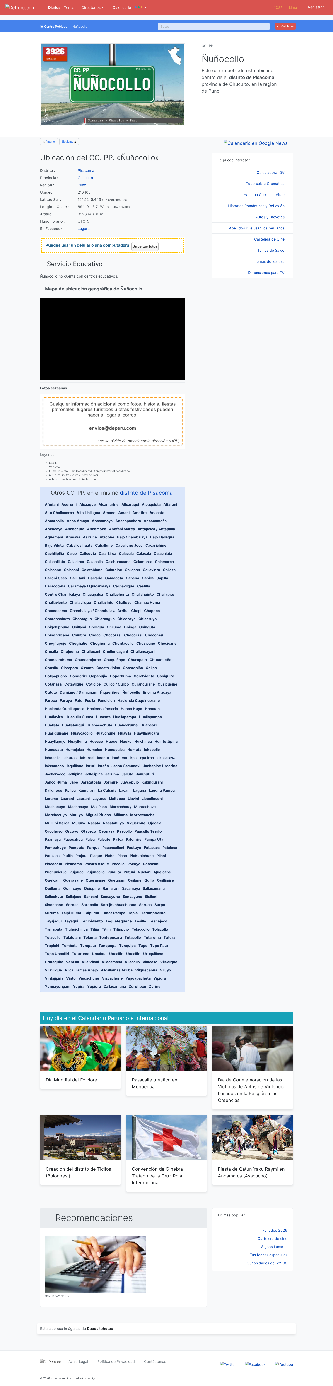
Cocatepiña (133, 668)
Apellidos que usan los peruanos (257, 228)
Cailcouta (88, 553)
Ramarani (111, 888)
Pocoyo (133, 864)
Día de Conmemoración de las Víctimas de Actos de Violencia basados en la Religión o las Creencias (251, 1090)
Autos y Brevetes (270, 217)
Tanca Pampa (113, 913)
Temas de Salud (271, 250)
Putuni (129, 872)
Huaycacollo (82, 733)
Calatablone (92, 570)
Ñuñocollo (131, 692)
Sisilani (151, 896)
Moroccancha (142, 815)
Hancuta (152, 708)
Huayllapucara (146, 733)
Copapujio (98, 676)
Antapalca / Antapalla (156, 529)
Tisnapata (53, 929)
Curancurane (143, 684)
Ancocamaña (155, 521)
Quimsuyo (72, 888)
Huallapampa (124, 717)
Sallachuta (54, 896)
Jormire (111, 782)
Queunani (116, 880)
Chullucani (91, 651)
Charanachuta (57, 619)
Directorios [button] (91, 7)
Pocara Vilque (96, 864)
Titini (106, 929)
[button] (140, 7)
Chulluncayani (115, 651)
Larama (51, 798)
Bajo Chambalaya (132, 537)
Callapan (132, 570)
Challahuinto (143, 594)
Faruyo (66, 700)
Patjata (81, 855)
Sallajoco (73, 896)
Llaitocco (117, 798)
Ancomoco (96, 529)
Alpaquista (151, 504)
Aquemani (54, 537)
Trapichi (52, 945)
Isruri (90, 766)
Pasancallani (113, 847)
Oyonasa (106, 831)
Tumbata (69, 945)
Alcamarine (109, 504)
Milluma (121, 815)
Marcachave (145, 806)
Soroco (72, 904)
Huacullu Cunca (79, 717)
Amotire (139, 512)
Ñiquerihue (110, 692)
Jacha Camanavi (125, 766)
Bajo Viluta (54, 545)
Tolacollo (160, 929)
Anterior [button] (50, 141)
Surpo (159, 904)
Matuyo (76, 815)
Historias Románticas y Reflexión (257, 206)
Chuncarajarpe (88, 659)
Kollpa (70, 790)
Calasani (71, 570)
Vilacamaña (112, 962)
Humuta (134, 749)
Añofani (52, 504)
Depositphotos (100, 1328)
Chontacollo (123, 643)
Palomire (134, 839)
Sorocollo (89, 904)
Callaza (169, 570)
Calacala (126, 553)
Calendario (121, 7)
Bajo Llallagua (162, 537)
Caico (72, 553)
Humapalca (115, 749)
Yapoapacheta (138, 978)
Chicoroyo (126, 619)
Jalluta (127, 774)
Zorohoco (137, 986)
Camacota (114, 578)
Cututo (51, 692)
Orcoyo (71, 831)
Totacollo (133, 937)
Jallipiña (75, 774)
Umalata (99, 953)
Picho (110, 855)
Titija (94, 929)
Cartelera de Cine (270, 239)
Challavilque (80, 602)
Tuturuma (80, 953)
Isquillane (75, 766)
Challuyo (124, 602)
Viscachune (88, 978)
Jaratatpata (91, 782)
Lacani (124, 790)
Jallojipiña (94, 774)
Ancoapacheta (128, 521)
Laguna (139, 790)
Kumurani (86, 790)
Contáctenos (155, 1361)
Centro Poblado (55, 26)
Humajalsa (74, 749)
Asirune (90, 537)
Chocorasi (112, 635)
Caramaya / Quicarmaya (89, 586)
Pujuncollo (95, 872)
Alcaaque (87, 504)
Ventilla (72, 962)
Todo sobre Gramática (266, 183)
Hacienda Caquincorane (139, 700)
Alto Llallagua (88, 512)
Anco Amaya (78, 521)
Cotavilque (73, 684)
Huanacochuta (99, 725)
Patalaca (169, 847)
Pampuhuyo (55, 847)
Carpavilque (123, 586)
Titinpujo (121, 929)
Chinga (130, 627)
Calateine (113, 570)
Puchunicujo (56, 872)
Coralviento (144, 676)
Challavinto (103, 602)
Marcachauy (120, 806)
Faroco (51, 700)
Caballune (104, 545)
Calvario (95, 578)
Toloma (90, 937)
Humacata (54, 749)
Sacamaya (131, 888)
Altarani (170, 504)
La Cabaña (107, 790)
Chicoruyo (147, 619)
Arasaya (73, 537)
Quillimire (165, 880)
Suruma (52, 913)
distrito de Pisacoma (146, 492)
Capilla (148, 578)
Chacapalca (93, 594)
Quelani (144, 872)
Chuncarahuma (58, 659)
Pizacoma (73, 864)
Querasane (73, 880)
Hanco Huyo (131, 708)
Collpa (151, 668)
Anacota (157, 512)
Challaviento (56, 602)
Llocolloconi (152, 798)
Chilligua (96, 627)
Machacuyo (55, 806)
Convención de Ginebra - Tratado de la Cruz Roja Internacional (159, 1175)
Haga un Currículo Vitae (265, 194)
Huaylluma (77, 741)
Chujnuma (70, 651)
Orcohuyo (54, 831)
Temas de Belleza (270, 261)
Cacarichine (155, 545)
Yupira (78, 986)
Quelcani (52, 880)
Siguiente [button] (67, 141)
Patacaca (152, 847)
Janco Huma (56, 782)
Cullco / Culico (116, 684)
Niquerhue (136, 823)
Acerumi (69, 504)
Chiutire (79, 635)
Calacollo (95, 561)
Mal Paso (99, 806)
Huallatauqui (73, 725)
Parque (93, 847)
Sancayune (110, 896)
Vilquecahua (146, 970)
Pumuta (114, 872)
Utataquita (54, 962)
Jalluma (112, 774)
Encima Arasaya (157, 692)
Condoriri (78, 676)
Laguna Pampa (162, 790)
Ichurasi (70, 757)
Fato (78, 700)
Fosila (90, 700)
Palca (90, 839)
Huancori (148, 725)
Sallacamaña (154, 888)
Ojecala (154, 823)
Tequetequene (119, 921)
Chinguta (147, 627)
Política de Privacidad (116, 1361)
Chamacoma (56, 610)
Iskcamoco (54, 766)
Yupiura (94, 986)
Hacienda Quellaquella (64, 708)
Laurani (67, 798)
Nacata (94, 823)
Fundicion (106, 700)
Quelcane (162, 872)
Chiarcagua (104, 619)
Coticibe (93, 684)
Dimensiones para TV (267, 272)
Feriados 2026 (275, 1230)
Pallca (118, 839)
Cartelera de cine (272, 1238)
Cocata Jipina (108, 668)
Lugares (84, 228)
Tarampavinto (153, 913)
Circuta (87, 668)
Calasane (53, 570)
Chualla (51, 651)
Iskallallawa (166, 757)
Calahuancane (118, 561)
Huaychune (105, 733)
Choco (95, 635)
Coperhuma (120, 676)
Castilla (143, 586)
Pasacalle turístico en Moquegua (154, 1083)
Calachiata (163, 553)
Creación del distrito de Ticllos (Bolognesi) (78, 1172)
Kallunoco (53, 790)
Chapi (136, 610)
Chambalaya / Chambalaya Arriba (99, 610)
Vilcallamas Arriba (117, 970)
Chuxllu (51, 668)
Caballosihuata (79, 545)
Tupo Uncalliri (57, 953)
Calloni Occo (56, 578)
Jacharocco (55, 774)
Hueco (111, 741)
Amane (109, 512)
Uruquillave (153, 953)
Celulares (287, 26)
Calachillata (55, 561)
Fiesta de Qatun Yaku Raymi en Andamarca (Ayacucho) (251, 1172)
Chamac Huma (147, 602)
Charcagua (82, 619)
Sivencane (54, 904)
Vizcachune (112, 978)
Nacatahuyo (113, 823)
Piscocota (53, 864)
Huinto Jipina (166, 741)
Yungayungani (57, 986)
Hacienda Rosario (102, 708)
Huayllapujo (55, 741)
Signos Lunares (274, 1246)
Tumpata (88, 945)
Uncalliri (116, 953)
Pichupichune (142, 855)
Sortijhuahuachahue (118, 904)
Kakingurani (152, 782)
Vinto (71, 978)
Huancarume (126, 725)
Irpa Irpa (146, 757)
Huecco (96, 741)
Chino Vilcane (57, 635)
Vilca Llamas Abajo (81, 970)
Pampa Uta (153, 839)
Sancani (91, 896)
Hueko (126, 741)
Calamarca (142, 561)
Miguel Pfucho (98, 815)
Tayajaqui (53, 921)
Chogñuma (100, 643)
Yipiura (159, 978)
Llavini (133, 798)
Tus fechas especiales (268, 1255)
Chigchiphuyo (57, 627)
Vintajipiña (54, 978)
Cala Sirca (107, 553)
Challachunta (117, 594)
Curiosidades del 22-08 (267, 1263)
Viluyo (165, 970)
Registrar (315, 7)
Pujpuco (76, 872)
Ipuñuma (119, 757)
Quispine (92, 888)
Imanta (103, 757)
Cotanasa (53, 684)
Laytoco (99, 798)
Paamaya (53, 839)
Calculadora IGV (271, 172)
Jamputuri (145, 774)
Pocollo (118, 864)
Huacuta (103, 717)
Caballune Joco (129, 545)
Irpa (133, 757)
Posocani (151, 864)
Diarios (53, 7)
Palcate (103, 839)
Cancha (132, 578)
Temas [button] (69, 7)
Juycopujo (130, 782)
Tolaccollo (141, 929)
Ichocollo (152, 749)
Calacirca (76, 561)
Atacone (107, 537)
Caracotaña (55, 586)
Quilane (135, 880)
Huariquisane (56, 733)
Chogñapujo (55, 643)
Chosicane (145, 643)
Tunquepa (107, 945)
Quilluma (52, 888)
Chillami (79, 627)
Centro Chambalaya (62, 594)
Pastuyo (134, 847)
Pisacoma (86, 170)
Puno (82, 185)
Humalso (94, 749)
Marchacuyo (56, 815)
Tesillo (140, 921)
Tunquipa (127, 945)
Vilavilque (168, 962)
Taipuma (91, 913)
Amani (124, 512)
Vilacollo (132, 962)
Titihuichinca (76, 929)
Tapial (133, 913)
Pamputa (76, 847)
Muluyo (78, 823)
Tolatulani (72, 937)
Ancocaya (53, 529)
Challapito (165, 594)
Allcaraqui (130, 504)
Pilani (161, 855)
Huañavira (54, 717)
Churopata (137, 659)
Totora (169, 937)
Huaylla (124, 733)
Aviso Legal (78, 1361)
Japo (74, 782)
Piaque (96, 855)
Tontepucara (110, 937)
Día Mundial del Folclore (71, 1080)
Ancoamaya (102, 521)
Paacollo (124, 831)
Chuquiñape (114, 659)
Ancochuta (74, 529)
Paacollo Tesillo (148, 831)
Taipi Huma (71, 913)
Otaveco (88, 831)
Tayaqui (71, 921)
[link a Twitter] (228, 1364)
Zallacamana (115, 986)
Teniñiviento (92, 921)
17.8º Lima (285, 7)
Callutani (77, 578)
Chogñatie (78, 643)
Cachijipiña (54, 553)
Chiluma (114, 627)
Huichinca (143, 741)
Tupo (142, 945)
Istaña (103, 766)
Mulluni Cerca (57, 823)
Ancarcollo (54, 521)
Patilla (67, 855)
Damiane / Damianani (78, 692)
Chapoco (152, 610)
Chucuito (85, 177)
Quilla (149, 880)
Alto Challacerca (59, 512)
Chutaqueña (160, 659)
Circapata (69, 668)
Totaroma (152, 937)
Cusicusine (167, 684)
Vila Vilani (90, 962)
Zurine (155, 986)
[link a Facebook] (255, 1364)
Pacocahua (73, 839)
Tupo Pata (159, 945)
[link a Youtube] (284, 1364)
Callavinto (151, 570)
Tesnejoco (158, 921)
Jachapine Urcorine (160, 766)
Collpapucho (56, 676)
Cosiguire (165, 676)
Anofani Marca (122, 529)
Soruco (145, 904)
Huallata (52, 725)
